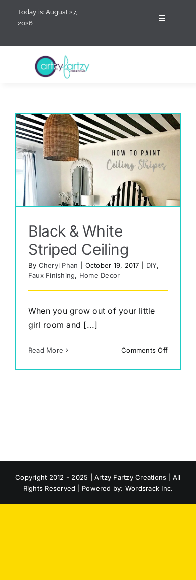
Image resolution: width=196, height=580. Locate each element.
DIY (151, 265)
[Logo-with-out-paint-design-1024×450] (63, 58)
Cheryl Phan (58, 265)
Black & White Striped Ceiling (78, 240)
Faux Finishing (51, 275)
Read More (45, 350)
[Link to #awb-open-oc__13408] (162, 18)
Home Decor (99, 275)
